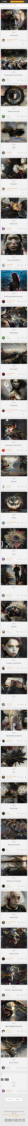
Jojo (8, 631)
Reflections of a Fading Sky (13, 881)
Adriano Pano (10, 667)
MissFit (9, 486)
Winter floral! (13, 223)
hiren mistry (10, 958)
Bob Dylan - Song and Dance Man (13, 990)
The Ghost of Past (14, 953)
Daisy (13, 554)
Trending (2, 4)
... (13, 590)
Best (11, 4)
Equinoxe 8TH (11, 301)
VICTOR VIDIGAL (11, 776)
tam (8, 1067)
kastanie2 (13, 626)
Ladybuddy (10, 264)
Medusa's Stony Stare (14, 111)
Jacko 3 (14, 517)
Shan (8, 813)
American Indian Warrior (13, 260)
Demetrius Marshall (12, 410)
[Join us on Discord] (6, 1120)
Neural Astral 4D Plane (14, 844)
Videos (14, 4)
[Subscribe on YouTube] (13, 1120)
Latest (7, 4)
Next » (18, 1099)
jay (7, 849)
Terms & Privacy (6, 1114)
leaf (14, 772)
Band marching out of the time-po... (13, 75)
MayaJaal (13, 481)
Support (17, 1116)
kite (8, 79)
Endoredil (9, 449)
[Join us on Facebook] (16, 1120)
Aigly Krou (10, 228)
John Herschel (14, 35)
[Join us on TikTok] (9, 1120)
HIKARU (9, 1031)
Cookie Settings (16, 1114)
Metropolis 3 (13, 184)
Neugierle (9, 740)
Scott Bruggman (11, 522)
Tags (23, 1114)
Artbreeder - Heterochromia (13, 663)
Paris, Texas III (14, 369)
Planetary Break (14, 332)
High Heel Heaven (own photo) (14, 735)
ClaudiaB (9, 152)
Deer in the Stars (13, 1062)
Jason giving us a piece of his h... (14, 445)
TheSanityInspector (12, 39)
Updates (11, 1116)
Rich (8, 116)
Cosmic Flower (14, 808)
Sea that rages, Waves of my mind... (13, 296)
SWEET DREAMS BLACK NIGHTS (13, 1026)
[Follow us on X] (23, 1120)
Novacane (9, 595)
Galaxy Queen (13, 405)
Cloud (13, 147)
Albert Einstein (14, 917)
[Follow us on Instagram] (20, 1120)
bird (14, 1086)
